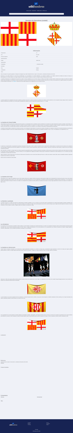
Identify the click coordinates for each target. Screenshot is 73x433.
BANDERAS (34, 10)
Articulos (47, 422)
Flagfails (47, 424)
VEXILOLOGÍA (28, 10)
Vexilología (29, 422)
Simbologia (29, 424)
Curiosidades (48, 423)
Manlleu (14, 81)
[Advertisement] (36, 387)
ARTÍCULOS (44, 10)
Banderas (29, 423)
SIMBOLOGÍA (39, 10)
